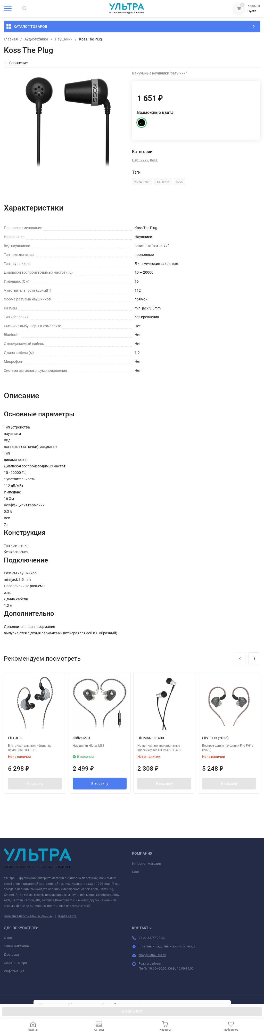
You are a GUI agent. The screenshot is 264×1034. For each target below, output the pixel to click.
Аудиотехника (36, 39)
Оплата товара (15, 963)
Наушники (63, 39)
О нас (8, 938)
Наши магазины (17, 946)
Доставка (11, 954)
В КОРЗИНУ (132, 1011)
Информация (14, 971)
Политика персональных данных (28, 916)
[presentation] (240, 658)
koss (179, 181)
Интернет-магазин (146, 863)
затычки (163, 181)
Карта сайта (67, 916)
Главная (11, 39)
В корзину (35, 783)
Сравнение (18, 63)
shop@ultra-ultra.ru (152, 955)
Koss (154, 160)
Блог (135, 872)
